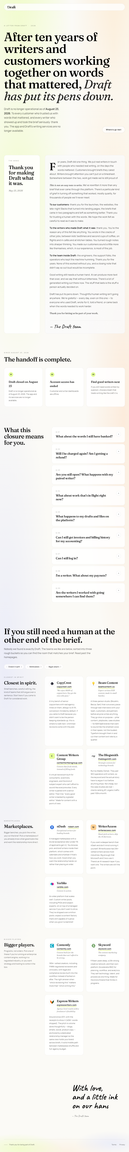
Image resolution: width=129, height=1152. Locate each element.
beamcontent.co (106, 686)
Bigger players (53, 667)
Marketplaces (34, 667)
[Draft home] (12, 7)
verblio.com (62, 887)
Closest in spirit (14, 667)
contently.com (64, 948)
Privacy (122, 1144)
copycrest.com (64, 686)
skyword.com (104, 948)
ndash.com (73, 826)
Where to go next (113, 129)
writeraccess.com (107, 830)
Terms (114, 1144)
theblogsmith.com (107, 759)
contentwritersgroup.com (69, 762)
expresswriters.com (66, 1005)
